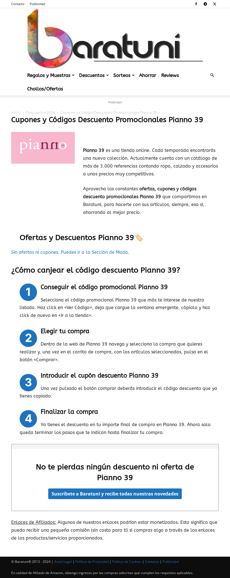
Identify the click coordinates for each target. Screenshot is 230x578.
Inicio (15, 112)
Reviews (170, 75)
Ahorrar (147, 75)
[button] (212, 75)
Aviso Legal (63, 561)
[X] (214, 4)
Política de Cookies (126, 561)
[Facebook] (196, 4)
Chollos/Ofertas (45, 89)
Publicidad (37, 4)
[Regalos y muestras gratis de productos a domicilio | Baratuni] (115, 38)
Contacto (17, 4)
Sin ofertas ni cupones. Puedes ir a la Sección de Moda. (71, 252)
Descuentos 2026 (40, 112)
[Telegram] (205, 4)
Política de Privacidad (92, 561)
